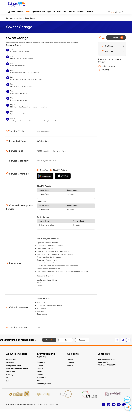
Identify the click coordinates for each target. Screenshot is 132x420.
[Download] (103, 37)
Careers (70, 359)
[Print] (117, 340)
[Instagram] (108, 404)
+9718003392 (111, 365)
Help (8, 381)
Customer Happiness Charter (17, 369)
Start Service (113, 37)
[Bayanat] (42, 394)
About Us (20, 11)
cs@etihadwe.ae (108, 66)
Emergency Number (13, 365)
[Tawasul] (89, 394)
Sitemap (40, 374)
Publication (80, 11)
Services (27, 11)
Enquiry (39, 371)
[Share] (99, 37)
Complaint (41, 365)
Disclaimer (10, 362)
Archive (70, 365)
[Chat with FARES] (128, 407)
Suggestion (41, 368)
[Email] (123, 340)
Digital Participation (38, 11)
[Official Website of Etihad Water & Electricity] (16, 5)
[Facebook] (103, 404)
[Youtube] (114, 404)
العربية (120, 12)
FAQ (7, 378)
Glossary (9, 375)
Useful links (71, 362)
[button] (109, 11)
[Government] (66, 394)
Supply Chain (51, 11)
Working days (43, 141)
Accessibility (11, 359)
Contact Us (89, 11)
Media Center (61, 11)
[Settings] (116, 11)
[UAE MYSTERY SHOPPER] (19, 394)
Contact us (41, 362)
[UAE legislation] (113, 394)
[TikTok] (119, 404)
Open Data (71, 11)
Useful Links (10, 372)
